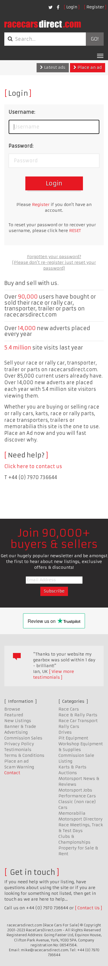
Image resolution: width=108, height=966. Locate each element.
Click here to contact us (33, 466)
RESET (75, 230)
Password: (21, 146)
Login (71, 7)
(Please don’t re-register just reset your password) (54, 265)
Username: (22, 112)
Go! (94, 39)
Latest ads (54, 67)
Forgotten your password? (54, 256)
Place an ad (89, 67)
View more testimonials (53, 674)
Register (95, 7)
